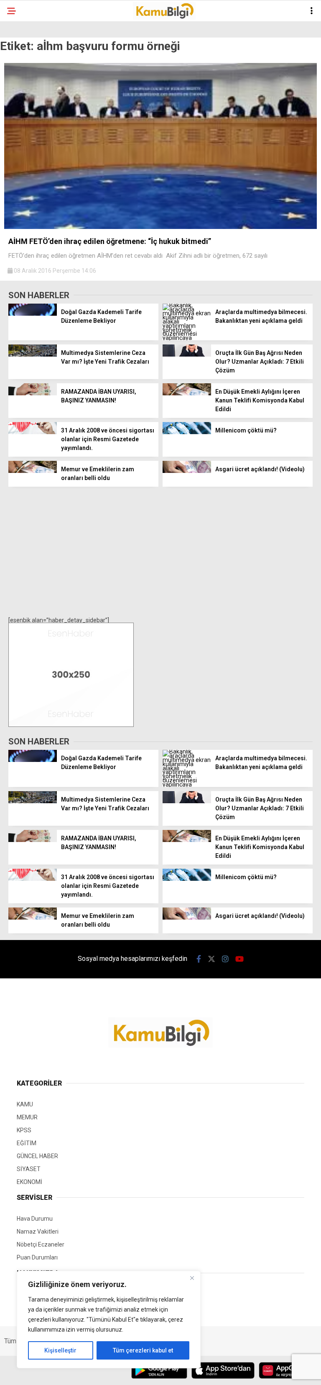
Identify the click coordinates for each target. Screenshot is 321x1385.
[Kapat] (192, 1278)
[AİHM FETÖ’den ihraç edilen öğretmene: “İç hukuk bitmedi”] (160, 227)
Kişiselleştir (60, 1350)
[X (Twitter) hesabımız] (211, 959)
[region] (109, 1319)
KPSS (24, 1130)
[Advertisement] (160, 551)
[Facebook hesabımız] (198, 959)
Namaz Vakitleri (38, 1231)
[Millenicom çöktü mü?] (187, 432)
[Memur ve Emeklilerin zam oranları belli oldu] (32, 471)
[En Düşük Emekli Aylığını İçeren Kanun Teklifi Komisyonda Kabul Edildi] (187, 393)
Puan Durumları (37, 1257)
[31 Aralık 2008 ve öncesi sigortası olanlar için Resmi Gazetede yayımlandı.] (32, 432)
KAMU (25, 1104)
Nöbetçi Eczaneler (40, 1244)
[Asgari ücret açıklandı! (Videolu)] (187, 471)
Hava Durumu (35, 1218)
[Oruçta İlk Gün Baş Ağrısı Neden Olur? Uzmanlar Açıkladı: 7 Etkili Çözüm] (187, 354)
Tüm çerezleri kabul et (143, 1350)
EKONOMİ (29, 1182)
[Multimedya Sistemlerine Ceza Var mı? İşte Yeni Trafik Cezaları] (32, 354)
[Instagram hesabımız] (225, 959)
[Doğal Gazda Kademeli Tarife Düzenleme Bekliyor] (32, 313)
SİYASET (29, 1169)
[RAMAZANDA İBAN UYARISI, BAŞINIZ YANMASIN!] (32, 393)
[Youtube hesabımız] (239, 959)
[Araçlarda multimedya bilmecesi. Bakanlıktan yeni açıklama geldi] (187, 337)
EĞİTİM (26, 1143)
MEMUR (27, 1117)
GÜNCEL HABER (37, 1156)
